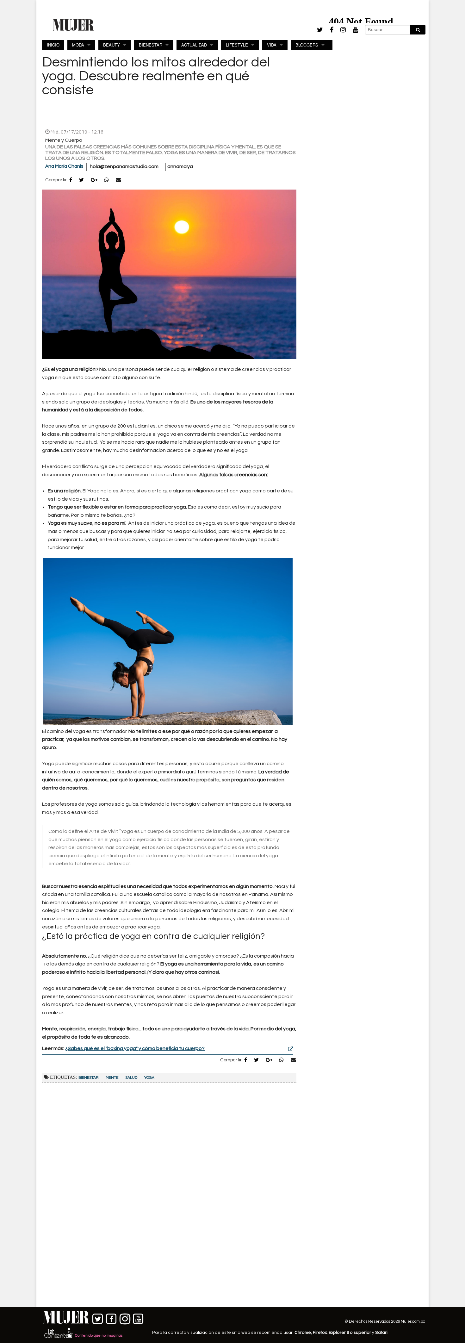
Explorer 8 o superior (350, 1332)
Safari (381, 1332)
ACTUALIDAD (194, 45)
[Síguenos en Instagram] (125, 1317)
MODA (78, 45)
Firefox (320, 1332)
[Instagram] (343, 30)
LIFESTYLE (237, 45)
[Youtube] (355, 30)
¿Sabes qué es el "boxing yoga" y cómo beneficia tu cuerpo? (135, 1048)
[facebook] (331, 30)
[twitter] (320, 29)
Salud (131, 1078)
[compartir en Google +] (94, 180)
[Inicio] (73, 24)
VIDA (271, 45)
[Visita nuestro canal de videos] (138, 1317)
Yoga (149, 1078)
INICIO (53, 45)
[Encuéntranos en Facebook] (111, 1317)
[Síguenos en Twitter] (98, 1317)
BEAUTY (111, 45)
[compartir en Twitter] (81, 180)
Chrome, (303, 1332)
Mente (112, 1078)
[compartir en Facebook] (70, 180)
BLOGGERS (306, 45)
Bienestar (88, 1078)
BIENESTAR (150, 45)
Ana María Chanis (64, 166)
